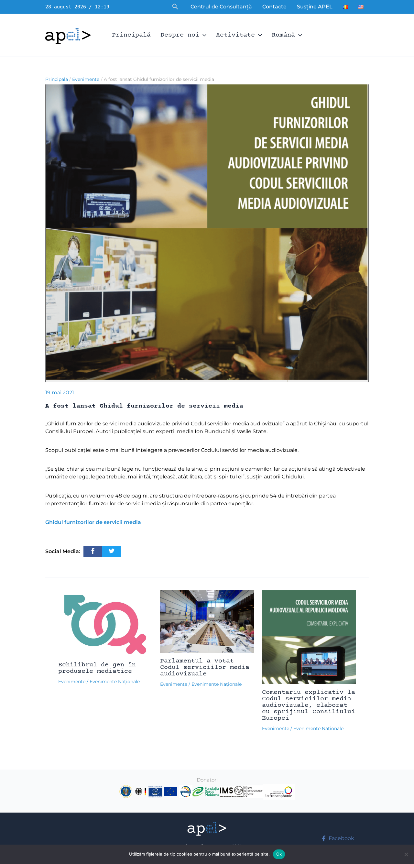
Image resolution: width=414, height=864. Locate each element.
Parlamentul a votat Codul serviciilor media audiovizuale (204, 667)
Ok (279, 854)
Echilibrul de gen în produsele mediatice (97, 668)
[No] (406, 854)
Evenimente (71, 681)
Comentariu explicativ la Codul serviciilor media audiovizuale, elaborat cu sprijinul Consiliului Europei (308, 705)
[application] (202, 35)
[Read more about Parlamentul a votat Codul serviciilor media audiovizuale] (207, 621)
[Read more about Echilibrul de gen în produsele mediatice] (105, 623)
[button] (175, 6)
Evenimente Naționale (115, 681)
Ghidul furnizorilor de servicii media (93, 522)
